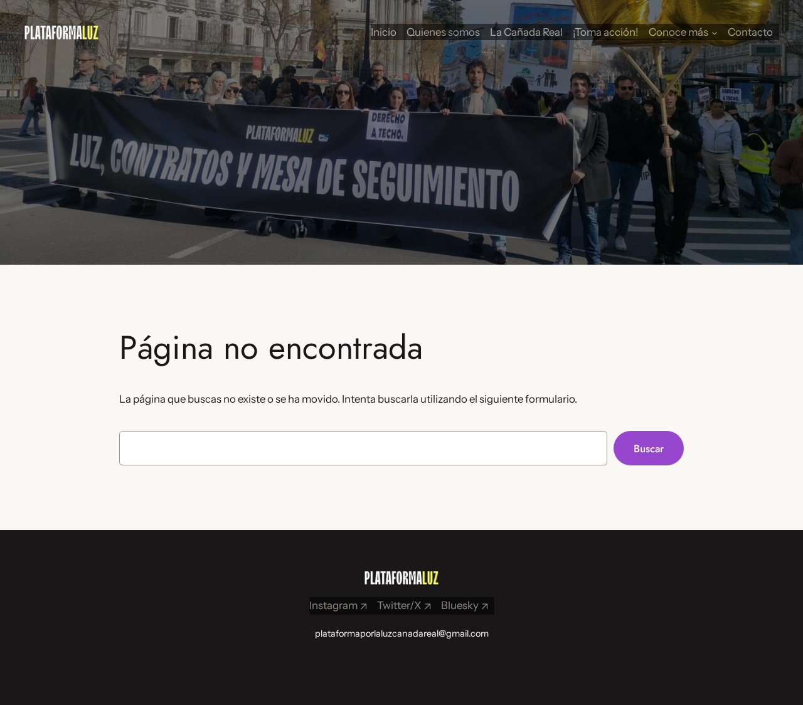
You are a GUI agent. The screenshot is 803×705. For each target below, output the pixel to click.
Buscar (649, 448)
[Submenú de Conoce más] (714, 32)
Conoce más (678, 32)
